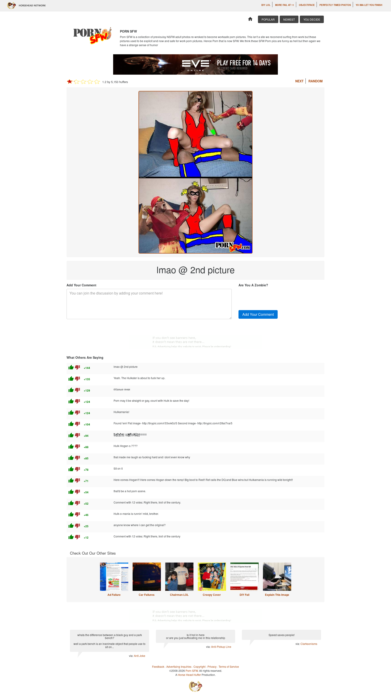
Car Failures (147, 595)
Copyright (199, 666)
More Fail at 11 (284, 5)
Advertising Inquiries (178, 666)
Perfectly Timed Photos (335, 5)
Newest (289, 19)
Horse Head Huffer (189, 675)
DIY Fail (244, 595)
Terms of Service (229, 666)
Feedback (158, 666)
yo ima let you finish (369, 5)
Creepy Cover (212, 595)
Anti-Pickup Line (221, 646)
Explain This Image (277, 595)
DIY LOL (265, 5)
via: (131, 656)
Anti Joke (139, 656)
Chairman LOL (179, 595)
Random (315, 81)
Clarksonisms (308, 644)
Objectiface (307, 5)
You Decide (311, 19)
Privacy (212, 666)
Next (299, 81)
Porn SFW (192, 670)
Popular (268, 19)
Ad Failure (114, 595)
